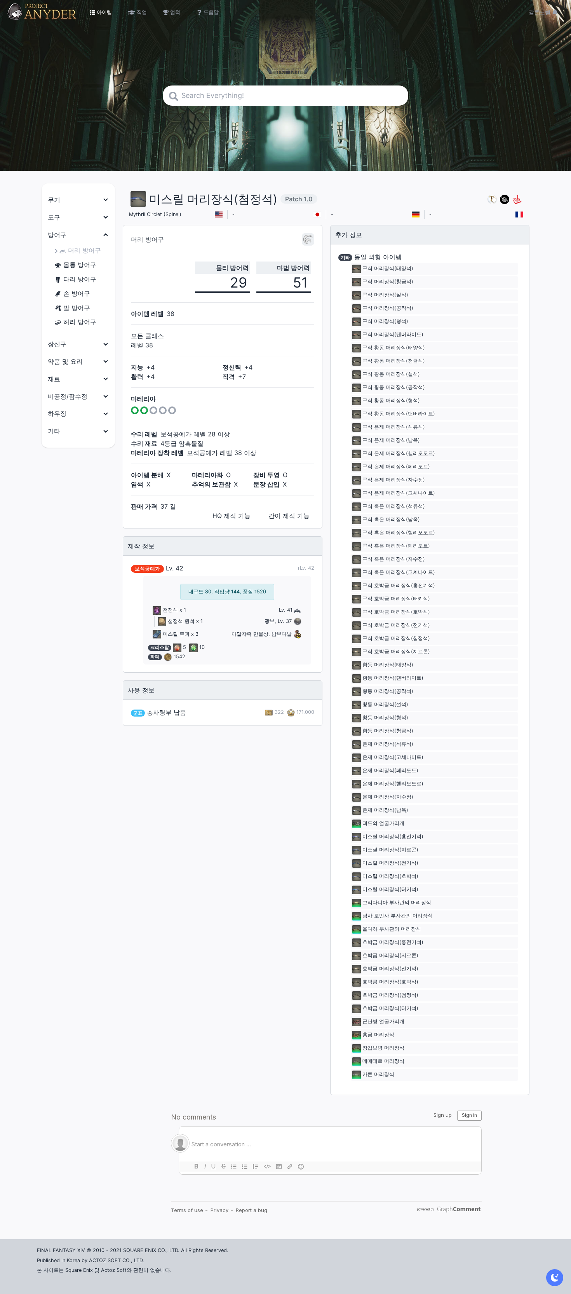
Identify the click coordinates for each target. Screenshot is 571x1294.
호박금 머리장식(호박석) (390, 982)
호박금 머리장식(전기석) (390, 969)
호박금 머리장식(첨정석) (390, 995)
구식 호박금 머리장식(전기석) (396, 625)
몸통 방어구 (79, 265)
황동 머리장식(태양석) (387, 665)
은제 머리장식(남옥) (385, 810)
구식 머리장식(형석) (385, 321)
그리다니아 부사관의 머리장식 (396, 903)
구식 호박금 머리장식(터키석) (396, 599)
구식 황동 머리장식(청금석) (393, 361)
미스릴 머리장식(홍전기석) (392, 837)
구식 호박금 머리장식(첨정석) (396, 639)
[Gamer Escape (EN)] (517, 199)
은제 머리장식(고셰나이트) (392, 757)
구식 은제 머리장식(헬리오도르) (398, 454)
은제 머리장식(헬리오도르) (392, 784)
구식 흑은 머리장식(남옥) (391, 520)
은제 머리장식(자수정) (387, 797)
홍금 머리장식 (378, 1035)
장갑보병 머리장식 (383, 1048)
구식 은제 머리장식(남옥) (391, 440)
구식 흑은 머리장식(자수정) (393, 559)
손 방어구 (76, 293)
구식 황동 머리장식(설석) (391, 374)
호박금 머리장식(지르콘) (390, 956)
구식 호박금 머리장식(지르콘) (396, 652)
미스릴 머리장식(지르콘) (390, 850)
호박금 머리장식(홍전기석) (392, 942)
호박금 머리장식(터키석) (390, 1008)
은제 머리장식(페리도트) (390, 771)
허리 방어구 (79, 322)
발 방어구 (76, 308)
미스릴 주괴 (176, 634)
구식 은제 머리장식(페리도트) (396, 467)
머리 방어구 (84, 250)
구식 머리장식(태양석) (387, 269)
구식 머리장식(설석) (385, 295)
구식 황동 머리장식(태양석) (393, 348)
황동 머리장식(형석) (385, 718)
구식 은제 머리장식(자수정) (393, 480)
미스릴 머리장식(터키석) (390, 890)
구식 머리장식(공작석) (387, 308)
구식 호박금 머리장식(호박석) (396, 612)
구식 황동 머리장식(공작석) (393, 388)
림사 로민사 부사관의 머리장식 (397, 916)
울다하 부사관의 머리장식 (391, 929)
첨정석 (170, 610)
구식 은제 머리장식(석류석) (393, 427)
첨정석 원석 (181, 621)
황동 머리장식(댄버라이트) (392, 678)
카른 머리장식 (378, 1075)
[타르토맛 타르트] (504, 199)
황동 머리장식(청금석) (387, 731)
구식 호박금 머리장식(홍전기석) (398, 586)
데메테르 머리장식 (383, 1061)
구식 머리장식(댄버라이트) (392, 335)
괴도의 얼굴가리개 (383, 824)
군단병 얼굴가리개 (383, 1022)
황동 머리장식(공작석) (387, 691)
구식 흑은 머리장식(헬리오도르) (398, 533)
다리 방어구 (79, 279)
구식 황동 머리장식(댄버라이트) (398, 414)
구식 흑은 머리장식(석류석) (393, 506)
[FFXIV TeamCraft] (492, 199)
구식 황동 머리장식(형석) (391, 401)
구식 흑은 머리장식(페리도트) (396, 546)
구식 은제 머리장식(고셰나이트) (398, 493)
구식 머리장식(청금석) (387, 282)
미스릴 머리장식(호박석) (390, 876)
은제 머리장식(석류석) (387, 744)
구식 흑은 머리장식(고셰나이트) (398, 572)
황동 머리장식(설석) (385, 705)
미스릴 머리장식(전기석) (390, 863)
